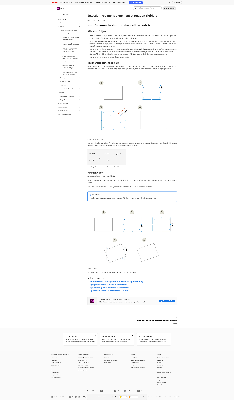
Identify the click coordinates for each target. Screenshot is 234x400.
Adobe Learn (133, 365)
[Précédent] (109, 322)
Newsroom (159, 367)
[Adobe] (55, 2)
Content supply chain (82, 360)
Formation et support (119, 2)
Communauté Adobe (135, 362)
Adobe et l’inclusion (161, 382)
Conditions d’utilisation (159, 397)
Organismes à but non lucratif (111, 360)
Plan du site (172, 397)
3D (51, 370)
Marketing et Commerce (102, 2)
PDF (52, 367)
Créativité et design (65, 2)
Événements (160, 365)
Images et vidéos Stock (56, 375)
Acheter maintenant (135, 2)
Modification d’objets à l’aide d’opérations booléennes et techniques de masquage (116, 282)
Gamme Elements (55, 372)
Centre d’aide (134, 357)
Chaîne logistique (161, 375)
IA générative (54, 357)
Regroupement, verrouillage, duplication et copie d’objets (108, 285)
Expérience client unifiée (83, 362)
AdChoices (180, 397)
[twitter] (76, 397)
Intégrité (159, 380)
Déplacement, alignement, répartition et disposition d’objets (71, 43)
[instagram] (73, 397)
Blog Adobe (160, 384)
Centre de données (161, 377)
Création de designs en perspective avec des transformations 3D (68, 67)
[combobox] (147, 8)
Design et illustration (56, 362)
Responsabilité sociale (162, 370)
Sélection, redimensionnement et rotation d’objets (71, 38)
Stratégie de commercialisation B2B (86, 367)
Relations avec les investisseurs (164, 372)
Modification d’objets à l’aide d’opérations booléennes (70, 73)
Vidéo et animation (55, 365)
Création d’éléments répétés (70, 62)
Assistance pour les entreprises (138, 367)
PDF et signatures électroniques (83, 2)
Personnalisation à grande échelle (85, 357)
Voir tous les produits (56, 377)
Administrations (107, 362)
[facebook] (70, 397)
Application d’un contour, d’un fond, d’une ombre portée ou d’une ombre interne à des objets (71, 56)
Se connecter (176, 2)
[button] (169, 2)
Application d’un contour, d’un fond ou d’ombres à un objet (108, 291)
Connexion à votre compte (163, 357)
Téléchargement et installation (138, 360)
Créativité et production (83, 365)
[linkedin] (79, 397)
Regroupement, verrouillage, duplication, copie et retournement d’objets (70, 49)
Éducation (106, 357)
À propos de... (160, 360)
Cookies (167, 397)
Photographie (54, 360)
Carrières (159, 362)
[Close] (143, 396)
